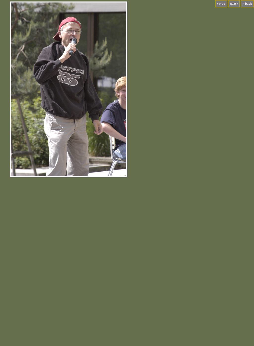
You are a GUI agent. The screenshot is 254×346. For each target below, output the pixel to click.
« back (247, 3)
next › (234, 3)
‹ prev (221, 3)
